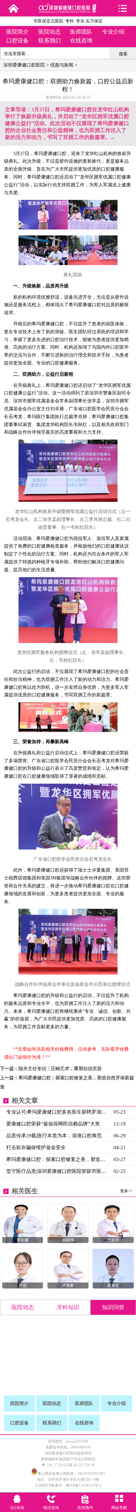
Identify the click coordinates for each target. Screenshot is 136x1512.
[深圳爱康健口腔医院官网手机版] (68, 11)
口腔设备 (17, 41)
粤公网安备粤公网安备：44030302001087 (71, 1473)
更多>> (126, 1191)
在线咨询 (81, 41)
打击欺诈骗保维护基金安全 (36, 1147)
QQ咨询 (17, 1507)
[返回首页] (13, 8)
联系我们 (49, 41)
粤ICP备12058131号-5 (83, 1485)
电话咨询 (51, 1507)
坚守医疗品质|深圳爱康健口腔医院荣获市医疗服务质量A (58, 1171)
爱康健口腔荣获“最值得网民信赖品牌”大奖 (53, 1123)
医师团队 (81, 32)
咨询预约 (85, 1507)
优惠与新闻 (61, 65)
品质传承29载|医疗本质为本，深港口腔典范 (54, 1135)
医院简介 (17, 32)
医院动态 (49, 32)
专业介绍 (113, 32)
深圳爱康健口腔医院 (24, 65)
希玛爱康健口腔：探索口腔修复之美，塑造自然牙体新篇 (58, 1159)
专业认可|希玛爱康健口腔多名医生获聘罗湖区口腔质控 (58, 1112)
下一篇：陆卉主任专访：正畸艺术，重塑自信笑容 (51, 1068)
